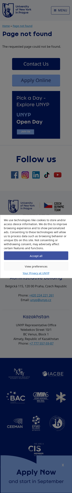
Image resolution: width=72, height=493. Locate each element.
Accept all (36, 256)
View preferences (36, 266)
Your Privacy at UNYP (36, 273)
